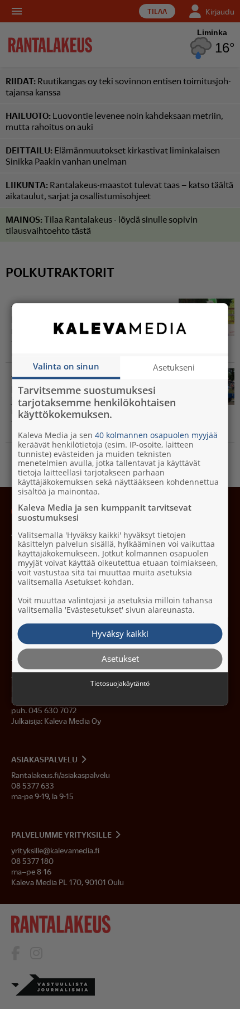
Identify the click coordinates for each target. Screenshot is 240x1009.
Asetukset (120, 658)
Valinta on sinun (66, 366)
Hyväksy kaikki (120, 633)
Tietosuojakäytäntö (120, 684)
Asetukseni (174, 367)
